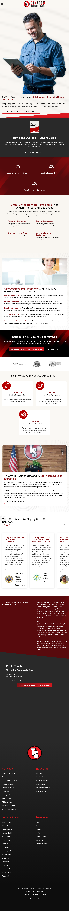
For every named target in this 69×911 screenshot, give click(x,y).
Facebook (30, 898)
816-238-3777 (53, 349)
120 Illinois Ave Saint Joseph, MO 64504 (34, 894)
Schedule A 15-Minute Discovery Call (26, 349)
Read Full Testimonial (25, 571)
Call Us (2, 4)
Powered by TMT (30, 891)
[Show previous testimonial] (59, 524)
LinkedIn (38, 898)
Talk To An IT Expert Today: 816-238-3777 (21, 112)
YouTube (34, 898)
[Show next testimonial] (65, 524)
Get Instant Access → (34, 152)
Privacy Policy (40, 891)
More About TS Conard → (17, 502)
